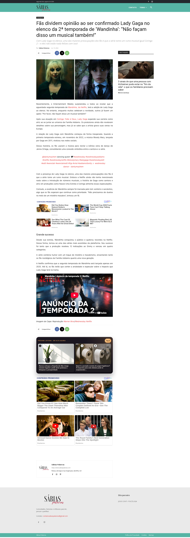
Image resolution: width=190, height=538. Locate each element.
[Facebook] (148, 1)
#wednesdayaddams (95, 157)
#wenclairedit (62, 163)
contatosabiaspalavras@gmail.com (55, 516)
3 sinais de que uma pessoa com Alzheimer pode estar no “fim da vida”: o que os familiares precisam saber (135, 85)
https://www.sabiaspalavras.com (61, 468)
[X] (62, 53)
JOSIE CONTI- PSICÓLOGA (127, 501)
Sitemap (151, 535)
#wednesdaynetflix (58, 160)
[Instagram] (152, 1)
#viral (75, 163)
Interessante (40, 17)
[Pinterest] (61, 474)
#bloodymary (73, 160)
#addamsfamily (85, 163)
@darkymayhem (49, 157)
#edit (43, 163)
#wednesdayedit (96, 160)
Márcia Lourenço (123, 93)
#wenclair (51, 163)
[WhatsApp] (67, 53)
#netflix (46, 160)
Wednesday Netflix (83, 321)
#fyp (70, 163)
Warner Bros (69, 321)
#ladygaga (84, 160)
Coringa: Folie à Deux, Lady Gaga (72, 119)
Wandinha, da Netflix (77, 107)
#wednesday (79, 157)
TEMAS (142, 7)
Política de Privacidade (132, 535)
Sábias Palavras (44, 48)
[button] (151, 8)
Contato (133, 7)
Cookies (144, 535)
